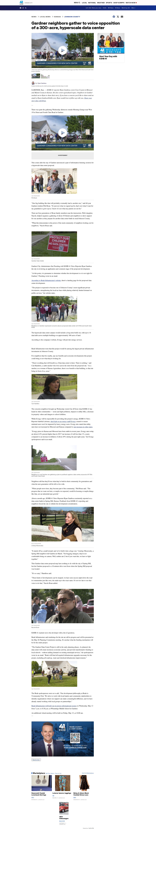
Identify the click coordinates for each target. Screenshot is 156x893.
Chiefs (104, 8)
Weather (101, 3)
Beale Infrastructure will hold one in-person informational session (54, 706)
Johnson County (72, 17)
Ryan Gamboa (42, 83)
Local (84, 3)
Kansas (57, 17)
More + (133, 8)
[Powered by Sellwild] (91, 828)
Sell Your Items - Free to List (53, 773)
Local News (45, 17)
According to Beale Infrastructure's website (46, 280)
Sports (109, 3)
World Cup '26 (126, 8)
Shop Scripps (118, 3)
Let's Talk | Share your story (93, 8)
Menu (76, 2)
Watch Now (131, 3)
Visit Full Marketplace (88, 773)
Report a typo (36, 759)
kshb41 (21, 8)
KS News (117, 8)
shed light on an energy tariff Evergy (63, 421)
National (92, 3)
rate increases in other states (83, 427)
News (34, 17)
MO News (110, 8)
